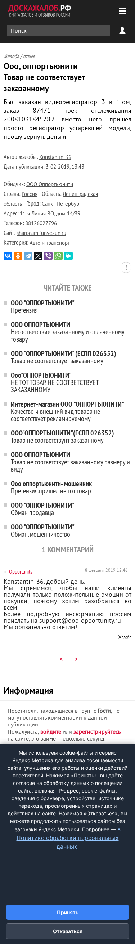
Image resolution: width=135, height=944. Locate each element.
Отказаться (67, 931)
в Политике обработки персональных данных (69, 837)
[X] (38, 256)
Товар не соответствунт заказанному (62, 436)
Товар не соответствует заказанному (63, 357)
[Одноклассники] (18, 256)
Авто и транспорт (50, 243)
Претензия (43, 306)
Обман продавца (43, 509)
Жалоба (124, 637)
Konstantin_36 (55, 157)
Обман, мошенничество (43, 530)
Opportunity (20, 571)
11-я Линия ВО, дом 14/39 (50, 214)
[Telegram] (28, 256)
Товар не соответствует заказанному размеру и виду (70, 461)
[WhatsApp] (58, 256)
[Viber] (48, 256)
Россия (29, 194)
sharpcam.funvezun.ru (41, 233)
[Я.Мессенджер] (68, 256)
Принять (67, 912)
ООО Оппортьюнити (49, 184)
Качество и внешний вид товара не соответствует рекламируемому (67, 411)
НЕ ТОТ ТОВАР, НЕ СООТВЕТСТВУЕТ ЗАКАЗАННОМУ (55, 382)
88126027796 (41, 223)
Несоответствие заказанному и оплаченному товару (67, 331)
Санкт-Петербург (61, 204)
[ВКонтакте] (8, 256)
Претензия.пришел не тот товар (51, 487)
